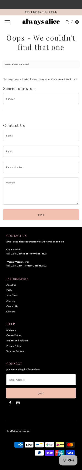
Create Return (13, 335)
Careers (10, 311)
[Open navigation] (7, 22)
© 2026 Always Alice (18, 431)
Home (7, 64)
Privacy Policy (13, 346)
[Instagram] (18, 403)
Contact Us (12, 306)
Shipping (11, 330)
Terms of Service (15, 351)
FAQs (9, 290)
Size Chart (12, 295)
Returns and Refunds (17, 340)
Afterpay (10, 301)
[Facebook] (10, 403)
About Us (11, 285)
